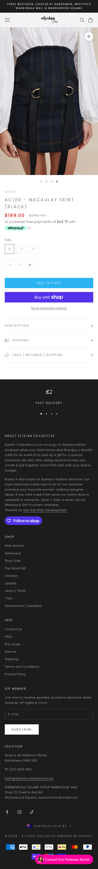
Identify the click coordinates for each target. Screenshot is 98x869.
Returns (10, 651)
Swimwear (13, 553)
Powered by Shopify (75, 836)
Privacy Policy (15, 674)
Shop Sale (13, 560)
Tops (8, 598)
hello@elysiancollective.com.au (29, 778)
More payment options (49, 308)
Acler (10, 192)
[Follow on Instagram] (19, 812)
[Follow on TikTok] (31, 812)
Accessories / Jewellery (23, 606)
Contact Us (13, 629)
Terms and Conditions (22, 666)
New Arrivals (14, 545)
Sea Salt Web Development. (45, 510)
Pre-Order (13, 644)
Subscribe (22, 729)
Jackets (10, 583)
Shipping (11, 659)
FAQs (8, 636)
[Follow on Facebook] (7, 812)
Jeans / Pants (15, 590)
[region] (49, 397)
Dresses (11, 575)
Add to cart (49, 283)
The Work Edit (15, 568)
